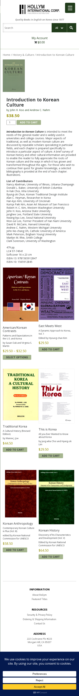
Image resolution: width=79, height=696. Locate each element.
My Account (40, 38)
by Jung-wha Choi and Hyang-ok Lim (55, 443)
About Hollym (39, 594)
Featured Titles (39, 599)
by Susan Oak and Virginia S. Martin (17, 344)
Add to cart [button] (51, 349)
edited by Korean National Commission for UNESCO (16, 537)
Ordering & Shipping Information (39, 619)
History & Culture (23, 55)
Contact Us (39, 623)
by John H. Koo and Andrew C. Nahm (28, 110)
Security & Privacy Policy (39, 614)
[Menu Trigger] (70, 8)
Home (6, 55)
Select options (17, 357)
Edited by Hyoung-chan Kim (53, 338)
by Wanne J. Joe (11, 438)
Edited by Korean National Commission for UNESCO (52, 544)
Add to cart (29, 122)
